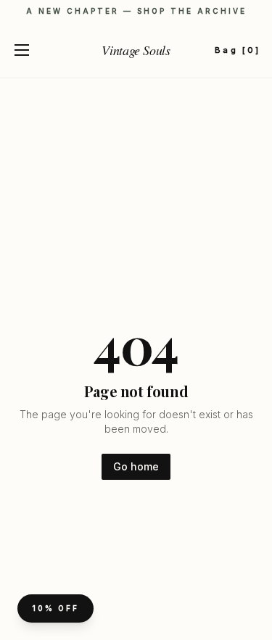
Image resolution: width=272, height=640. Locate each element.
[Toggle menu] (22, 50)
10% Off (55, 608)
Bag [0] (237, 50)
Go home (136, 466)
